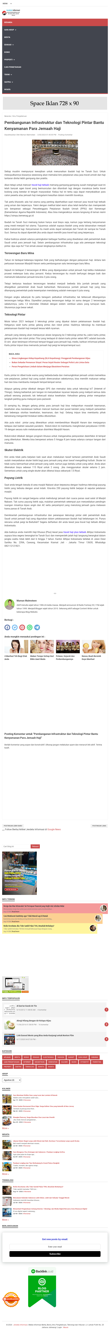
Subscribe (55, 1254)
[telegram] (37, 627)
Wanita (41, 1067)
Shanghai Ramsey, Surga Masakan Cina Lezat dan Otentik (34, 1117)
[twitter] (15, 627)
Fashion (61, 1057)
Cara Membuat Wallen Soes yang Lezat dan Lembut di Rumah (35, 1095)
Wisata (7, 89)
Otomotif (84, 1062)
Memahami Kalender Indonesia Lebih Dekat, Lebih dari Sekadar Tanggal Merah (41, 1198)
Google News (54, 829)
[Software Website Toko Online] (15, 992)
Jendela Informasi (20, 1325)
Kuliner (64, 1062)
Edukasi (7, 45)
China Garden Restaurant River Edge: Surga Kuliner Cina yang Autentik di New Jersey (43, 1106)
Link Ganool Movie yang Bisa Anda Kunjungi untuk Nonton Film (45, 1035)
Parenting (97, 1062)
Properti (8, 60)
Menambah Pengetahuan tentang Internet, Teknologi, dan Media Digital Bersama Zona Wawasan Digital (50, 1209)
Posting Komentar (65, 135)
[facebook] (7, 627)
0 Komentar (27, 1100)
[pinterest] (22, 627)
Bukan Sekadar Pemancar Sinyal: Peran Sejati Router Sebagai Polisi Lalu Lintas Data (50, 362)
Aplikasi (7, 1057)
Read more (15, 912)
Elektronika (48, 1057)
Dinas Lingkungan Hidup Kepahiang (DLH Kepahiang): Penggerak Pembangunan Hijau (51, 358)
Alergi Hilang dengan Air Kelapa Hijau (34, 1021)
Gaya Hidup (9, 30)
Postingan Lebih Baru (13, 826)
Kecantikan (39, 1062)
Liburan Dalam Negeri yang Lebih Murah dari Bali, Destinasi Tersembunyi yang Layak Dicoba (46, 1141)
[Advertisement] (55, 571)
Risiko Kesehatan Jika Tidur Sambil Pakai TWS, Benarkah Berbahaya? (29, 926)
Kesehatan (52, 1062)
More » (5, 1128)
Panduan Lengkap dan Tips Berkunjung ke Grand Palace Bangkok (36, 1163)
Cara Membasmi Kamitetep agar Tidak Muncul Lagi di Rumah (26, 916)
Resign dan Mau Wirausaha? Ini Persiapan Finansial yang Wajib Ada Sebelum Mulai (34, 906)
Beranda (8, 22)
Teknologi (29, 1067)
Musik (74, 1062)
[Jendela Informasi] (11, 12)
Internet (27, 1062)
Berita (7, 37)
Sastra (7, 82)
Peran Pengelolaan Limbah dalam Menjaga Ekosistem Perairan (40, 366)
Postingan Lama (99, 826)
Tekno (7, 75)
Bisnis (7, 52)
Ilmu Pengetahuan (12, 67)
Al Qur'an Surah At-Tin (27, 1006)
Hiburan (94, 1057)
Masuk (65, 1327)
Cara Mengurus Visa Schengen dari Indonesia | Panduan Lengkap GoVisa (39, 1152)
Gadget (71, 1057)
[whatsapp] (30, 627)
